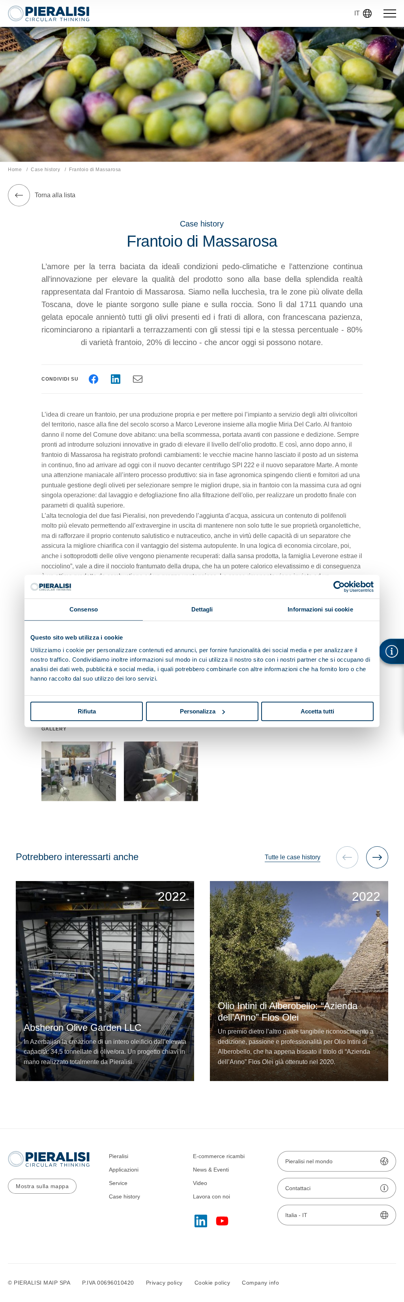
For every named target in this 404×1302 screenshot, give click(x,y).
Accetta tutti (317, 711)
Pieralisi (118, 1156)
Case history (45, 169)
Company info (260, 1282)
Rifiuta (87, 711)
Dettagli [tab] (202, 609)
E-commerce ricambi (219, 1156)
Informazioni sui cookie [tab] (320, 609)
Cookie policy (212, 1282)
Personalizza (197, 711)
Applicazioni (123, 1169)
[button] (377, 857)
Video (200, 1183)
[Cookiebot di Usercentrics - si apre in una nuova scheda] (339, 587)
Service (118, 1183)
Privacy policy (164, 1282)
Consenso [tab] (83, 609)
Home (15, 169)
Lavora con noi (211, 1196)
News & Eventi (211, 1169)
